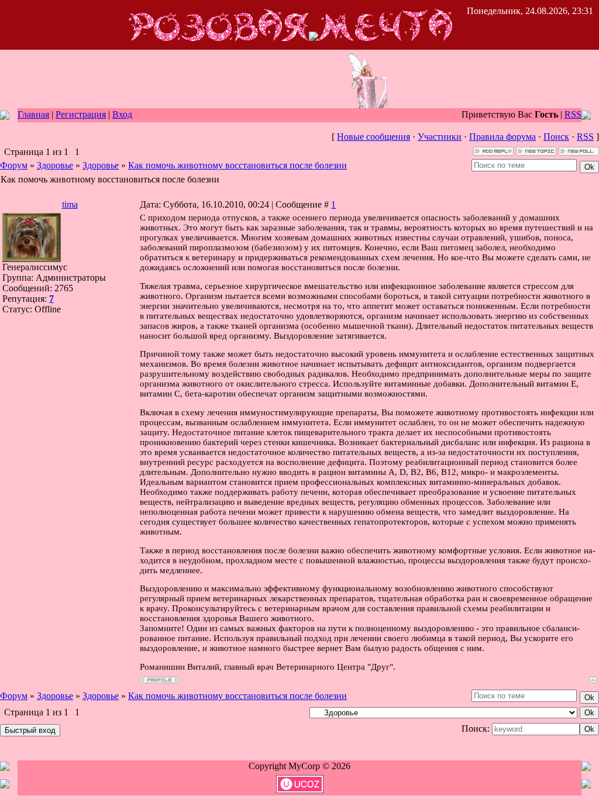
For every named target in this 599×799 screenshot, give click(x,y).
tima (70, 204)
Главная (33, 114)
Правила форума (502, 137)
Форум (13, 165)
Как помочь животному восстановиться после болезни (237, 165)
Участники (440, 137)
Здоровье (55, 165)
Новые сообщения (373, 137)
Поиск (556, 137)
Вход (122, 114)
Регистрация (81, 114)
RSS (572, 114)
